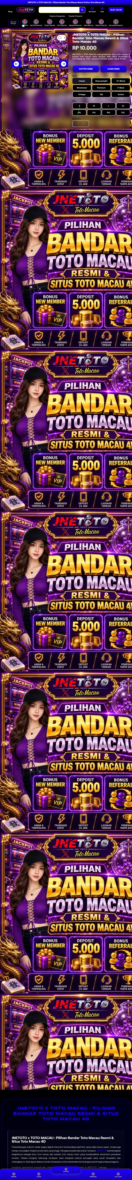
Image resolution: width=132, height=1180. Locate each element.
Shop (10, 12)
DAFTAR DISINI (86, 69)
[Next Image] (63, 64)
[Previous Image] (16, 64)
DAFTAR (66, 1172)
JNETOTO (102, 1150)
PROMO (13, 1176)
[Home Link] (25, 9)
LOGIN (39, 1176)
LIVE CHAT (118, 1176)
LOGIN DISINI (113, 69)
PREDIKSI (93, 1176)
